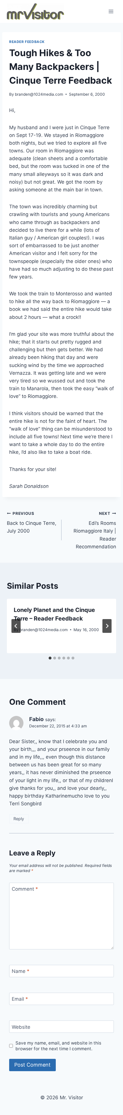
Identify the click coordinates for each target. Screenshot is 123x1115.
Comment (25, 889)
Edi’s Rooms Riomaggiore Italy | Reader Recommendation (95, 530)
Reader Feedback (27, 42)
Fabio (36, 719)
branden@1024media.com (39, 94)
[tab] (50, 658)
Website (21, 1027)
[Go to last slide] (16, 626)
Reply (18, 818)
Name (20, 971)
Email (20, 999)
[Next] (107, 626)
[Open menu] (111, 11)
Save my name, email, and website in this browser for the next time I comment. (58, 1045)
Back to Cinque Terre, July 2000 (31, 522)
